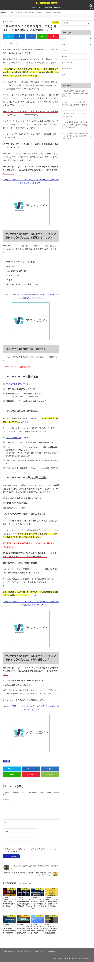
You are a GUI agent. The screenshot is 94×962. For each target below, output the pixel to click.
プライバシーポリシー (24, 952)
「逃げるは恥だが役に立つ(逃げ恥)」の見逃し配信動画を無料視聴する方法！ (75, 93)
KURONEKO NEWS (47, 3)
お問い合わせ (58, 7)
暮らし (41, 7)
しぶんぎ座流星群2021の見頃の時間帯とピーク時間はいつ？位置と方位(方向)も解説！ (75, 124)
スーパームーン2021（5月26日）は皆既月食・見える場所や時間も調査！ (75, 104)
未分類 (7, 761)
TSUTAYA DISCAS (13, 384)
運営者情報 (51, 952)
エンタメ (65, 44)
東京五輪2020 (67, 62)
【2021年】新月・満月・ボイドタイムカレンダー (75, 115)
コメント (6, 800)
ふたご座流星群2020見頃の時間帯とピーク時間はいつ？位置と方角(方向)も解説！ (75, 135)
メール (6, 831)
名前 (5, 822)
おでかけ (34, 7)
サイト (5, 840)
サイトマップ (39, 952)
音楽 (63, 75)
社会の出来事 (48, 7)
